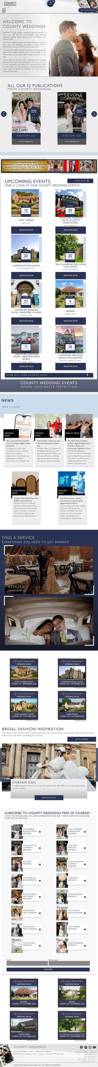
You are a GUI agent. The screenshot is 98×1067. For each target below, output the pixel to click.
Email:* (9, 960)
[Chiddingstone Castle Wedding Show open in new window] (72, 673)
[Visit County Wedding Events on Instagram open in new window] (89, 1048)
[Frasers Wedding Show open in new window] (24, 993)
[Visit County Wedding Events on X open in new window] (85, 1048)
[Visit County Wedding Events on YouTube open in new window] (94, 1048)
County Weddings (30, 1047)
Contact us (89, 1061)
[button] (4, 114)
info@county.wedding (43, 1051)
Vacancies (90, 1057)
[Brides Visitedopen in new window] (49, 166)
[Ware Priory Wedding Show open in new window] (72, 705)
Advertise (90, 1054)
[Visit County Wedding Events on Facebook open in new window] (81, 1048)
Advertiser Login (86, 1052)
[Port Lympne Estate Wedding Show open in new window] (24, 673)
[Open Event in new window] (27, 203)
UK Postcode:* (53, 960)
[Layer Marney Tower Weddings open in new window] (24, 705)
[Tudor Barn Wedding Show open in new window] (24, 1025)
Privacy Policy (87, 1059)
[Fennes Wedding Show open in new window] (72, 993)
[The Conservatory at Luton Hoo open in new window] (72, 1025)
